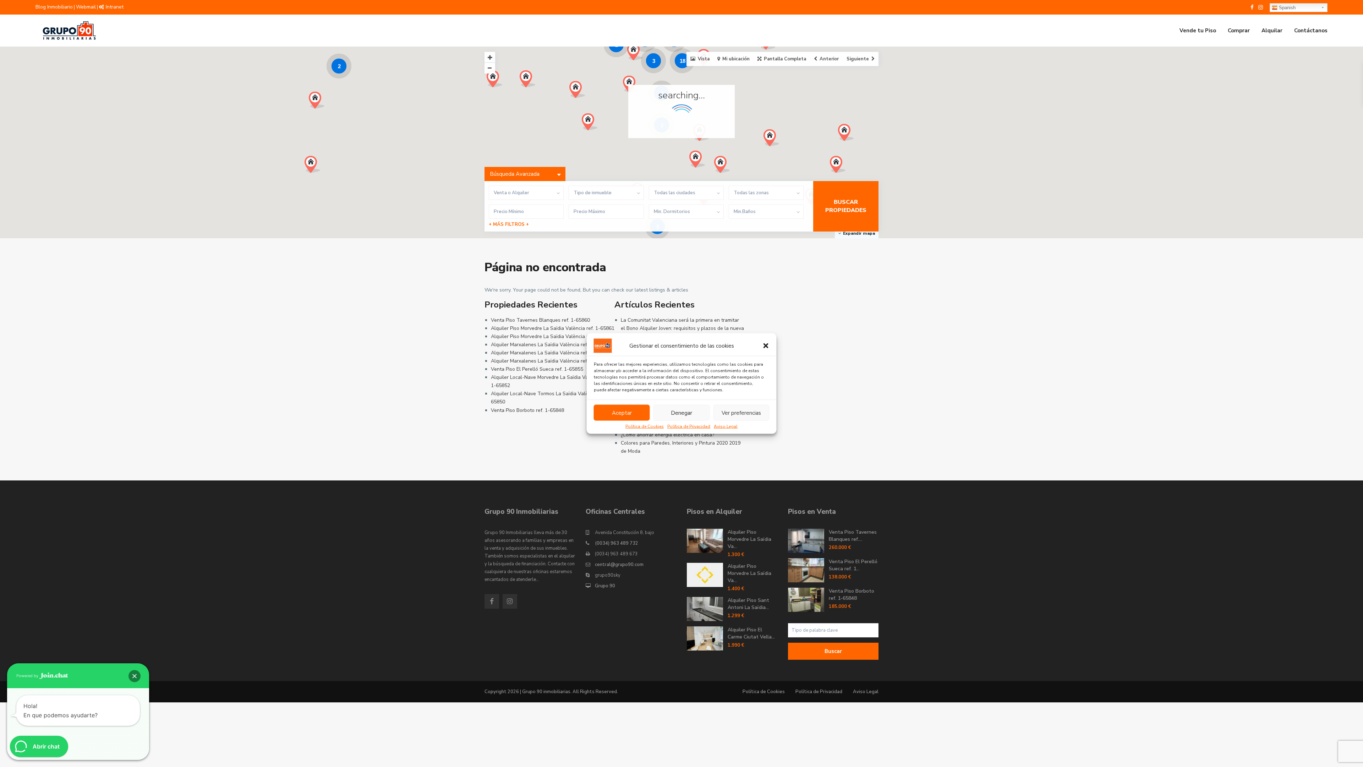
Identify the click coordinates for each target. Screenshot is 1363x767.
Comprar (1239, 30)
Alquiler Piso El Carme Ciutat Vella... (751, 633)
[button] (766, 345)
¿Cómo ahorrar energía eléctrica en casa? (667, 434)
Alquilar (1271, 30)
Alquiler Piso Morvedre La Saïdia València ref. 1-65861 (552, 328)
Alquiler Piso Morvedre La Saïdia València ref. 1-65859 (552, 336)
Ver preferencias (741, 412)
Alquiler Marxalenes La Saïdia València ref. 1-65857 (550, 344)
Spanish (1286, 7)
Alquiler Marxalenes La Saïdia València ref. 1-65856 (550, 352)
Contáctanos (1311, 30)
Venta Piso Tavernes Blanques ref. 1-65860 (540, 320)
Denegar (681, 412)
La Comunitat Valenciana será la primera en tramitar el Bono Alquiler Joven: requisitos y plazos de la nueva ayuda (682, 328)
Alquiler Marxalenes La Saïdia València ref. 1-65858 (550, 361)
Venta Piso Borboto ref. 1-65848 (527, 410)
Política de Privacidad (688, 426)
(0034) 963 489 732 (616, 543)
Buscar (833, 651)
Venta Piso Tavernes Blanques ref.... (853, 536)
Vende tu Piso (1197, 30)
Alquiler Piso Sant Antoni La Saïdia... (748, 604)
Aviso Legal (726, 426)
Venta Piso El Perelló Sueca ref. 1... (853, 565)
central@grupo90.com (619, 564)
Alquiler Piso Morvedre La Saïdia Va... (749, 539)
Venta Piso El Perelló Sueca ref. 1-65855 (537, 369)
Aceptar (622, 412)
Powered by (27, 675)
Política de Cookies (644, 426)
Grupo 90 (605, 586)
